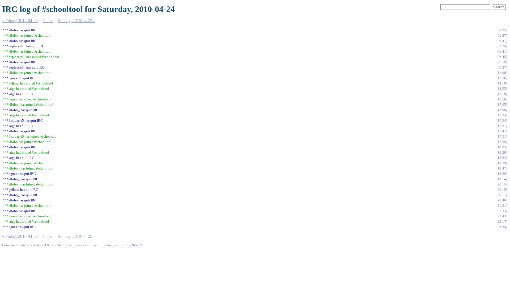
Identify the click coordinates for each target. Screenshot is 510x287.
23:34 (502, 227)
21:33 (502, 211)
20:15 (502, 184)
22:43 (502, 216)
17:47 (502, 131)
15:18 (502, 94)
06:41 (502, 51)
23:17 (502, 221)
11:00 (502, 73)
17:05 (502, 105)
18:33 (502, 158)
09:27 (502, 67)
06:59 (502, 62)
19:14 (502, 179)
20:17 (502, 195)
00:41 (502, 41)
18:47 (502, 168)
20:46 (502, 200)
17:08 (502, 110)
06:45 (502, 57)
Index (48, 20)
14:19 (502, 83)
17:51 (502, 136)
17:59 (502, 142)
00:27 (502, 35)
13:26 (502, 78)
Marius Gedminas (69, 245)
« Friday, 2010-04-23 (20, 20)
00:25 (502, 30)
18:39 (502, 163)
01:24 (502, 46)
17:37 (502, 126)
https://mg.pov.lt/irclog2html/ (119, 245)
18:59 (502, 174)
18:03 (502, 147)
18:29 (502, 152)
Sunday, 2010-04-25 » (76, 20)
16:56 (502, 99)
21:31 (502, 206)
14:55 (502, 89)
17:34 (502, 115)
